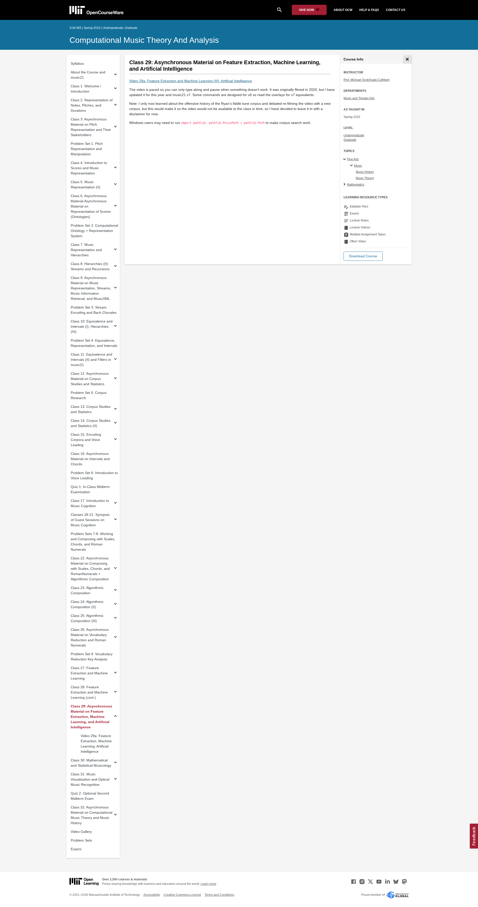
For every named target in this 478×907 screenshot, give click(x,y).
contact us (395, 10)
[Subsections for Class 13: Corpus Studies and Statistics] (115, 409)
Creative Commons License (182, 895)
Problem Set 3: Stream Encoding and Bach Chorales (94, 310)
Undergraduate (354, 135)
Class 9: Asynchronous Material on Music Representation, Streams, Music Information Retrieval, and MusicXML (91, 288)
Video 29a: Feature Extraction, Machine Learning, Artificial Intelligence (96, 743)
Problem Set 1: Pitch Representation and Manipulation (87, 149)
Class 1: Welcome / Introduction (86, 88)
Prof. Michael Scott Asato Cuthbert (366, 80)
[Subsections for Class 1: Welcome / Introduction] (115, 89)
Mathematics (355, 184)
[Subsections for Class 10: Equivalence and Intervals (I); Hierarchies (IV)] (115, 326)
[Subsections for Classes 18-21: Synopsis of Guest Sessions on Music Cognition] (115, 520)
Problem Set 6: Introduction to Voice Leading (94, 475)
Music (358, 165)
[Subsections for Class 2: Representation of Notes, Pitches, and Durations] (115, 105)
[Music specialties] (352, 165)
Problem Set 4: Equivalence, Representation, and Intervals (94, 343)
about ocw (343, 10)
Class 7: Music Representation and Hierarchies (86, 250)
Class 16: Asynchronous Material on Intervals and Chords (90, 459)
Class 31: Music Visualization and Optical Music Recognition (90, 779)
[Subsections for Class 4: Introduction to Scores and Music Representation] (115, 168)
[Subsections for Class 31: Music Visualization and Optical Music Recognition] (115, 779)
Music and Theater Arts (359, 98)
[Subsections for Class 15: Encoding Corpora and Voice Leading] (115, 439)
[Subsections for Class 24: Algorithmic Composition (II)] (115, 604)
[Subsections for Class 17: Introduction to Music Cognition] (115, 503)
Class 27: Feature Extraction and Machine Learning (89, 673)
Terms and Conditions (219, 895)
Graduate (350, 140)
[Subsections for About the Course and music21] (115, 75)
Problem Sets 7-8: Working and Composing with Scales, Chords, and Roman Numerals (93, 541)
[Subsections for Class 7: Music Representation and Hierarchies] (115, 250)
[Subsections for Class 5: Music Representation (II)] (115, 184)
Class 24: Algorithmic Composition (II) (87, 604)
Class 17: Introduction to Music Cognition (90, 503)
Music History (365, 172)
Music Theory (365, 178)
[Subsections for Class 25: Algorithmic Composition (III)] (115, 618)
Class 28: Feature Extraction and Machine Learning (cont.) (89, 692)
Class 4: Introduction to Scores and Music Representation (89, 168)
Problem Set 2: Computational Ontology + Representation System (94, 230)
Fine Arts (353, 159)
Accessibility (151, 895)
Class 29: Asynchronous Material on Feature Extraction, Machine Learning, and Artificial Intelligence (91, 716)
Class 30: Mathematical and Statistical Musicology (91, 762)
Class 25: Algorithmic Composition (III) (87, 618)
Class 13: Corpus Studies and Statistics (91, 409)
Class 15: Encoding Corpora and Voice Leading (86, 439)
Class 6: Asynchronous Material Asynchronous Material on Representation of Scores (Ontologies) (91, 206)
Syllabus (77, 63)
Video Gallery (81, 832)
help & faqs (369, 10)
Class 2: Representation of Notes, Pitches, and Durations (92, 105)
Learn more (208, 884)
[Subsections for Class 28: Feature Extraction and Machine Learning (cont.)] (115, 692)
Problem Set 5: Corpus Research (89, 395)
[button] (363, 256)
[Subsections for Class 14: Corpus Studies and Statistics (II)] (115, 423)
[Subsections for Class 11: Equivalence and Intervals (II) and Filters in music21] (115, 359)
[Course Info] (407, 59)
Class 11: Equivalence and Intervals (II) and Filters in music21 (91, 359)
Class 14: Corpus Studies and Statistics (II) (91, 423)
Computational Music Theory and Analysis (144, 40)
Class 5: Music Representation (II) (85, 184)
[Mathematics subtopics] (345, 184)
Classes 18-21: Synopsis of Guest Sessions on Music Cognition (90, 520)
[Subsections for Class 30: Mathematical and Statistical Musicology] (115, 763)
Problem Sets (81, 840)
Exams (76, 849)
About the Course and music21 (88, 74)
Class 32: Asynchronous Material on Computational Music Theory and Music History (91, 815)
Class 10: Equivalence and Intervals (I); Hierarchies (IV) (92, 326)
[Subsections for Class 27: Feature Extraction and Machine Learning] (115, 673)
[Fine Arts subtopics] (345, 159)
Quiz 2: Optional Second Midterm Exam (90, 795)
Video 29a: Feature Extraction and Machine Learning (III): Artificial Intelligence (190, 81)
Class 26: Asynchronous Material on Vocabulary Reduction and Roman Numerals (90, 637)
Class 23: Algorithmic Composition (87, 590)
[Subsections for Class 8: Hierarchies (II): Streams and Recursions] (115, 266)
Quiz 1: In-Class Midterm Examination (90, 489)
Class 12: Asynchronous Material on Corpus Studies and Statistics (90, 379)
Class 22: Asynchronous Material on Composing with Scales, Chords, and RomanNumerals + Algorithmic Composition (90, 568)
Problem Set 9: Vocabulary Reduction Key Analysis (92, 656)
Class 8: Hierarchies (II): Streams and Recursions (90, 266)
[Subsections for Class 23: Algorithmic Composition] (115, 590)
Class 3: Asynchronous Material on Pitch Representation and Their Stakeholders (91, 127)
